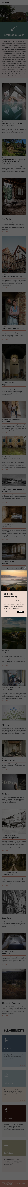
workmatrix (23, 1183)
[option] (13, 15)
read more (5, 135)
